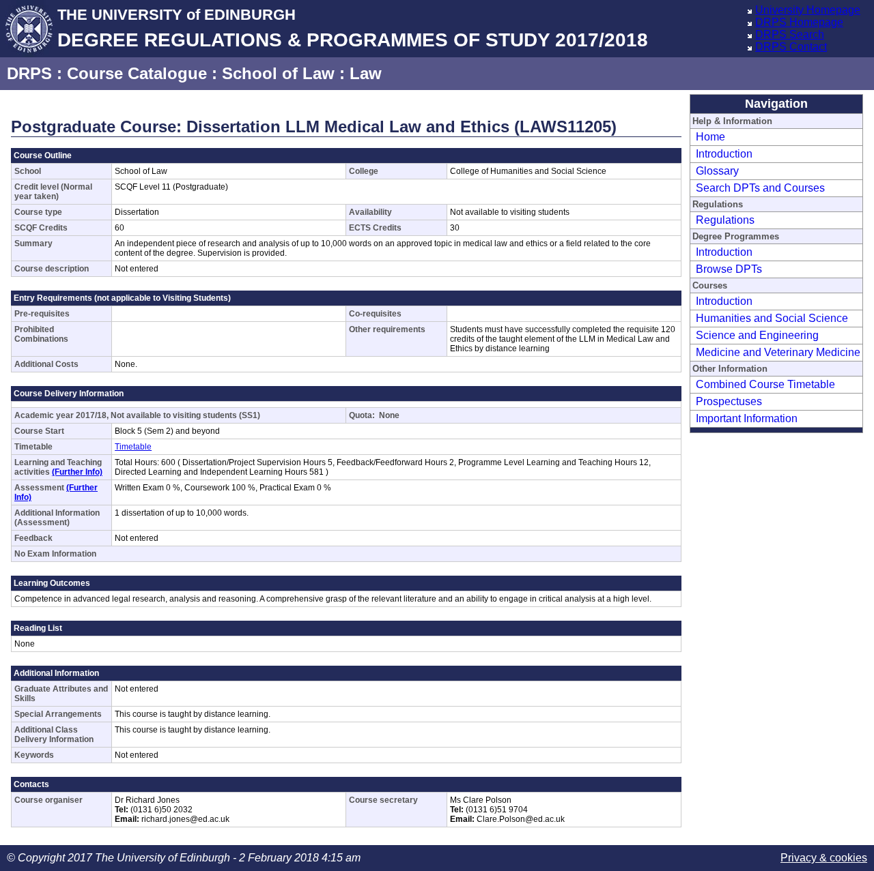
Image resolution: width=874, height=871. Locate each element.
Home (710, 137)
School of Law (278, 73)
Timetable (133, 447)
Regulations (725, 220)
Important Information (747, 418)
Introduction (724, 154)
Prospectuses (729, 401)
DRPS (29, 73)
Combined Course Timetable (765, 384)
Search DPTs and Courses (760, 188)
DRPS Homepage (799, 22)
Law (366, 73)
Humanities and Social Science (772, 318)
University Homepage (807, 10)
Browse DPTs (729, 269)
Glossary (717, 171)
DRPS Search (789, 34)
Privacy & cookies (823, 857)
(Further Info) (77, 472)
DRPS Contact (791, 47)
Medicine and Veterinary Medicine (778, 352)
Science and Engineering (757, 335)
